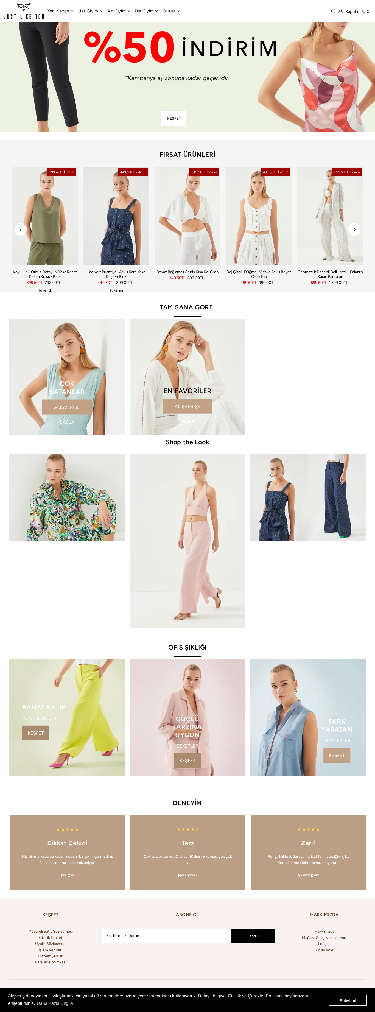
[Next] (354, 229)
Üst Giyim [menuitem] (88, 11)
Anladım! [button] (348, 1000)
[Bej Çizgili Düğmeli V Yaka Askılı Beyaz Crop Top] (259, 216)
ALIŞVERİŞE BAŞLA (67, 409)
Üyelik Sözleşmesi (50, 943)
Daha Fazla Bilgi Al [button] (55, 1003)
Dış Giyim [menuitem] (144, 11)
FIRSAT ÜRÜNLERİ (188, 154)
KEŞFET (174, 118)
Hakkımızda (324, 931)
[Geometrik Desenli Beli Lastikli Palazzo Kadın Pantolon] (330, 216)
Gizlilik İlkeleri (50, 937)
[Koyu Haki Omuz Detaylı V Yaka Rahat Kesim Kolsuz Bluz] (45, 216)
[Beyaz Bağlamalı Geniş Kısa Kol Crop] (187, 216)
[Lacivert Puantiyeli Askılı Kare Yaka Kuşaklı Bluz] (116, 216)
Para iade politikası (50, 962)
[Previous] (21, 229)
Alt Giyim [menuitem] (116, 11)
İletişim (324, 943)
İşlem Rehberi (50, 950)
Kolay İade (324, 950)
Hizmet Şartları (50, 956)
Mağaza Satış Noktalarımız (324, 937)
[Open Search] (333, 11)
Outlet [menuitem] (169, 11)
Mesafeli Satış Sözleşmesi (50, 931)
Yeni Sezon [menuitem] (58, 11)
